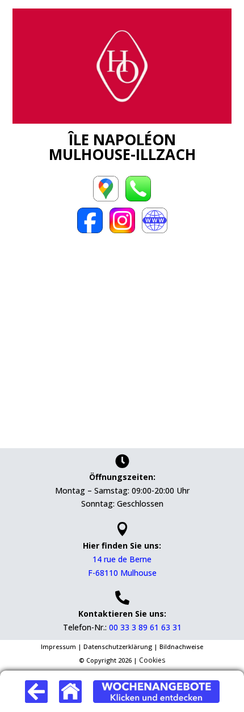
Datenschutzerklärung (118, 646)
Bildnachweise (181, 646)
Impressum (59, 646)
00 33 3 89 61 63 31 (145, 627)
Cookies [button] (152, 660)
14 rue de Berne (122, 559)
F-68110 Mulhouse (122, 572)
